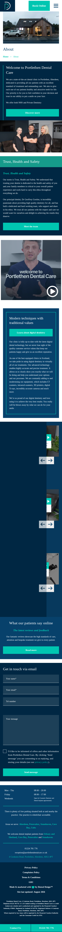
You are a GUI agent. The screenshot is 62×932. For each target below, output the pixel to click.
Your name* (11, 678)
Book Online (39, 5)
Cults (33, 828)
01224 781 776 (31, 848)
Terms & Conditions (31, 877)
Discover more (32, 113)
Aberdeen (23, 824)
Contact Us (15, 928)
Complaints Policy (31, 872)
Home (5, 57)
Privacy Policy (31, 868)
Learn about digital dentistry (31, 332)
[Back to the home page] (7, 6)
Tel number (11, 701)
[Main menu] (56, 5)
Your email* (11, 690)
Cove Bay (22, 837)
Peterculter (34, 824)
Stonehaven (45, 824)
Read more (31, 650)
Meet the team (31, 226)
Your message (12, 719)
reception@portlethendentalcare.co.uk (31, 853)
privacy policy (41, 762)
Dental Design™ (45, 887)
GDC (31, 882)
